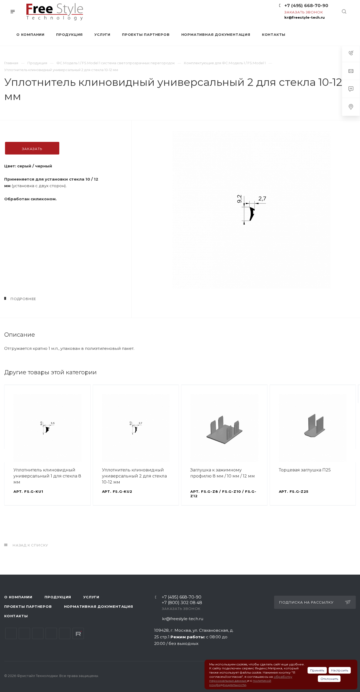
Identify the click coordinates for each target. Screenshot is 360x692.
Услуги (91, 597)
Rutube (78, 633)
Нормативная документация (98, 606)
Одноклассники (51, 633)
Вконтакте (11, 633)
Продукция (58, 597)
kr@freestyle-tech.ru (304, 17)
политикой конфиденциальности (240, 683)
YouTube (37, 633)
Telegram (24, 633)
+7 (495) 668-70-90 (306, 5)
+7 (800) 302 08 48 (182, 603)
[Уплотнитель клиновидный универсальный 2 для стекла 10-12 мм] (252, 210)
